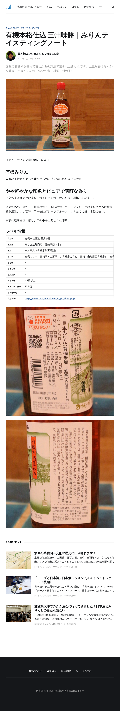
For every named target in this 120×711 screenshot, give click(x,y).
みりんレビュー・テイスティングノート (23, 27)
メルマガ (87, 670)
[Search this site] (113, 7)
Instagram (66, 670)
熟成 (49, 6)
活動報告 (89, 6)
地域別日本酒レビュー (29, 6)
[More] (100, 7)
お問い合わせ (35, 670)
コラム (75, 6)
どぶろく (62, 6)
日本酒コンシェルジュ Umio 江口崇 (39, 53)
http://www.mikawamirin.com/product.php (50, 298)
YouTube (51, 670)
